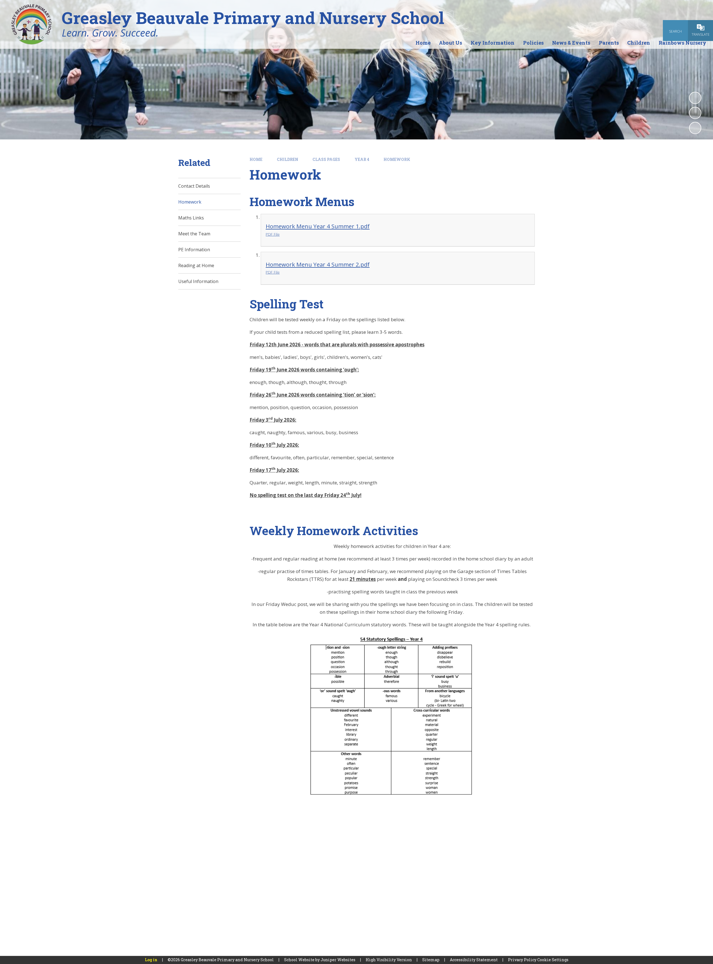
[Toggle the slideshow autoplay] (695, 98)
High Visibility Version (389, 959)
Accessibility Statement (474, 959)
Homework (397, 159)
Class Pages (326, 159)
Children (287, 159)
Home (256, 159)
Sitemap (430, 959)
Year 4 (362, 159)
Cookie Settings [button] (552, 959)
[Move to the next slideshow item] (695, 128)
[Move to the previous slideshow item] (695, 113)
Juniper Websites (338, 959)
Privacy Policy (522, 959)
